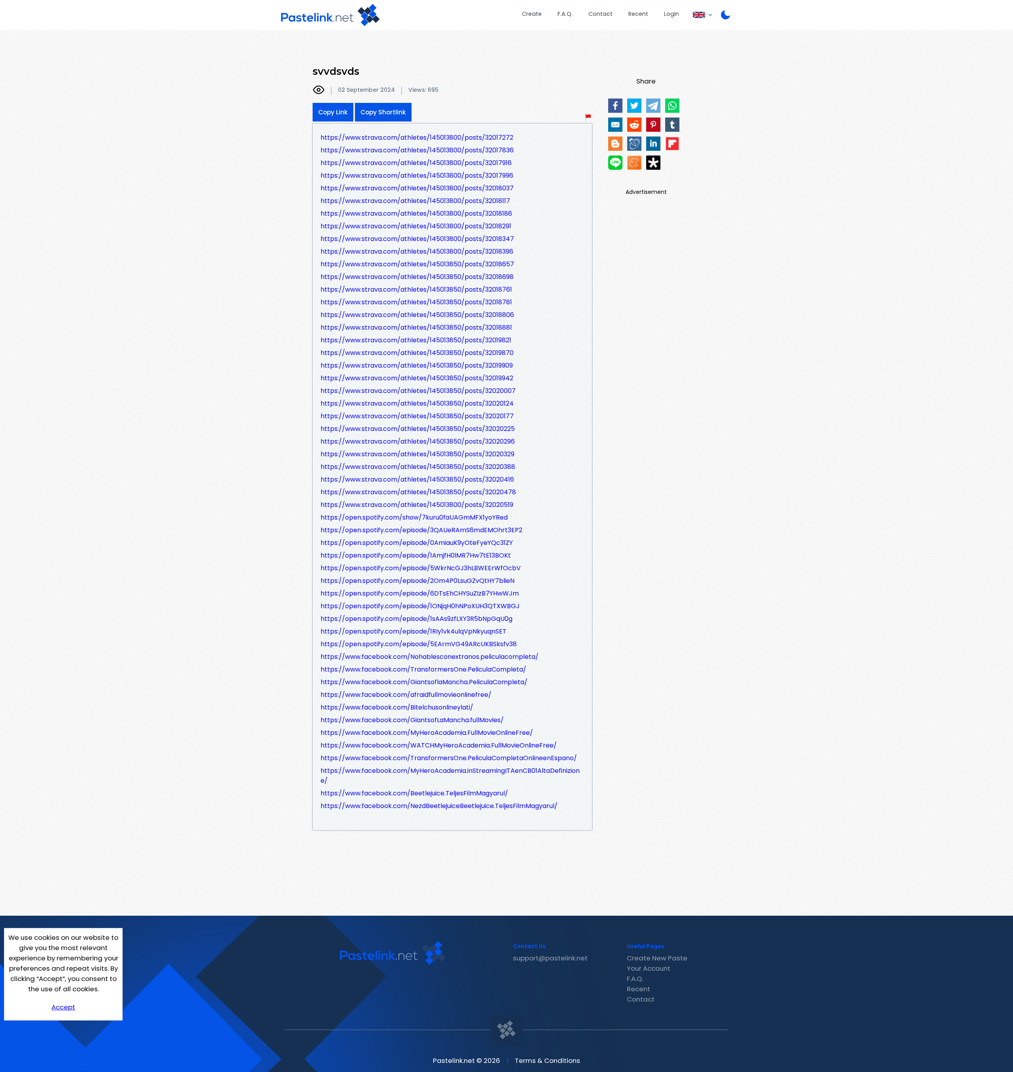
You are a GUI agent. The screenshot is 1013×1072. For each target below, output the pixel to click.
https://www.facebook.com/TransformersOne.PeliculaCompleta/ (423, 669)
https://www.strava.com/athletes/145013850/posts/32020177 (417, 416)
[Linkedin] (653, 144)
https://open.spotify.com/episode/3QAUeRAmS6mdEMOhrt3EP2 (421, 530)
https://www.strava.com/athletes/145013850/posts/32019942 (417, 378)
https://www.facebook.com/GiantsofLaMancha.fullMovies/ (412, 720)
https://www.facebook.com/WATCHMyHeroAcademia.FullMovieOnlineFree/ (439, 745)
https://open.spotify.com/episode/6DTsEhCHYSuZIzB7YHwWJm (420, 593)
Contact (600, 14)
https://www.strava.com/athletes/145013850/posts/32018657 (417, 264)
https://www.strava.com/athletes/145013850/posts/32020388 (418, 466)
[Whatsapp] (672, 106)
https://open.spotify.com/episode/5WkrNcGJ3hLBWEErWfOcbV (421, 568)
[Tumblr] (672, 125)
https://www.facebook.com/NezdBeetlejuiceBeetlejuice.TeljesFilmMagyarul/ (439, 805)
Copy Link (333, 112)
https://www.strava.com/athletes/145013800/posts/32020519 (417, 504)
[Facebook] (615, 106)
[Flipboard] (672, 144)
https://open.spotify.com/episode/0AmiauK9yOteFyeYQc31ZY (417, 542)
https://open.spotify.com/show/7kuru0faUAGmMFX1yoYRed (414, 517)
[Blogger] (615, 144)
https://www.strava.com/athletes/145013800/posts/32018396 (417, 251)
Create (532, 14)
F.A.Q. (565, 14)
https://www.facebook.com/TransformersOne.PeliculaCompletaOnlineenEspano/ (449, 758)
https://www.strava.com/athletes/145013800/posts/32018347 (417, 238)
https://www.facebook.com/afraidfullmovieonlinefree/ (406, 694)
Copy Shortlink (383, 112)
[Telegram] (653, 106)
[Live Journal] (634, 144)
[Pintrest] (653, 125)
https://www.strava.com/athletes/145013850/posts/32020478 (418, 492)
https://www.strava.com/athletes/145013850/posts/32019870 (417, 352)
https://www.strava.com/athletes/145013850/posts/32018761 (416, 289)
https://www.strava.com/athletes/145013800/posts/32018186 (416, 213)
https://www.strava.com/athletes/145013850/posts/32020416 (417, 479)
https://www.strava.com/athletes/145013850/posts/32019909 (417, 365)
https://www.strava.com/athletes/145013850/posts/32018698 (417, 276)
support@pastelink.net (550, 958)
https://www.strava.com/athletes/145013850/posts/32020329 (417, 454)
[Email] (615, 125)
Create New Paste (657, 958)
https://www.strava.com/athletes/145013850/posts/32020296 (418, 441)
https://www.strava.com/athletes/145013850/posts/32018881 (416, 327)
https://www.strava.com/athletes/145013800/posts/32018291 (416, 226)
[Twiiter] (634, 106)
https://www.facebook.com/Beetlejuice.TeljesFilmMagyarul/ (414, 793)
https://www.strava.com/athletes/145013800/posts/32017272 (417, 137)
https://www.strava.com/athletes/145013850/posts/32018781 (416, 302)
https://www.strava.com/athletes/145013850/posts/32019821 (416, 340)
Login (671, 14)
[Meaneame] (634, 163)
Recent (638, 14)
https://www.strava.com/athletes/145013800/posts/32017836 (417, 150)
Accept (63, 1007)
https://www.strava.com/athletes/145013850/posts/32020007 (418, 390)
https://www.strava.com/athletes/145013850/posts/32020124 (417, 403)
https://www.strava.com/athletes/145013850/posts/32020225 (418, 428)
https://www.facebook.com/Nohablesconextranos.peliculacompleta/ (430, 656)
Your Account (648, 968)
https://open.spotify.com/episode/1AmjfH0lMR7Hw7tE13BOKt (416, 555)
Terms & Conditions (547, 1060)
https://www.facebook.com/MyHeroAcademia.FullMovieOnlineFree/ (427, 732)
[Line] (615, 163)
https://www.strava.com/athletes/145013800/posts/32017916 (416, 162)
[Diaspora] (653, 163)
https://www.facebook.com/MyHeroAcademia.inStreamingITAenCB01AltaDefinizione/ (450, 775)
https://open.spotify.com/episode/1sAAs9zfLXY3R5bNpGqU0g (416, 618)
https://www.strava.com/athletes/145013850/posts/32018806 (417, 314)
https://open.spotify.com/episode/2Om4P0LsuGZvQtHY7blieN (417, 580)
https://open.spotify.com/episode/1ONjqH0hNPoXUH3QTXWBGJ (420, 606)
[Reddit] (634, 125)
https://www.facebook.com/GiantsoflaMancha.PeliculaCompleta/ (424, 682)
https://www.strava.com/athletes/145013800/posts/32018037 (417, 188)
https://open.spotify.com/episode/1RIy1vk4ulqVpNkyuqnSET (413, 631)
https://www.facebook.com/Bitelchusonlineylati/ (397, 707)
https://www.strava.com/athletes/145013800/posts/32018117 (415, 200)
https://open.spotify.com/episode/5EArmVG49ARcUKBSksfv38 (419, 644)
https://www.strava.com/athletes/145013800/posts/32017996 (417, 175)
